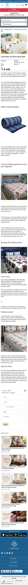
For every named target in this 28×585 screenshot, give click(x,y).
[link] (17, 5)
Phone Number (7, 404)
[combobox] (4, 407)
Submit (5, 424)
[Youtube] (10, 553)
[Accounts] (22, 5)
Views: (2, 64)
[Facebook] (2, 553)
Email (5, 400)
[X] (4, 553)
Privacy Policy (19, 580)
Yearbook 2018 (8, 29)
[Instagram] (12, 553)
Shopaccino (10, 583)
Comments (6, 414)
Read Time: (16, 64)
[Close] (26, 2)
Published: (16, 60)
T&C (23, 15)
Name (5, 395)
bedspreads (12, 279)
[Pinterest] (7, 553)
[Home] (7, 6)
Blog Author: (3, 60)
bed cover (20, 228)
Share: (2, 68)
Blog (2, 29)
